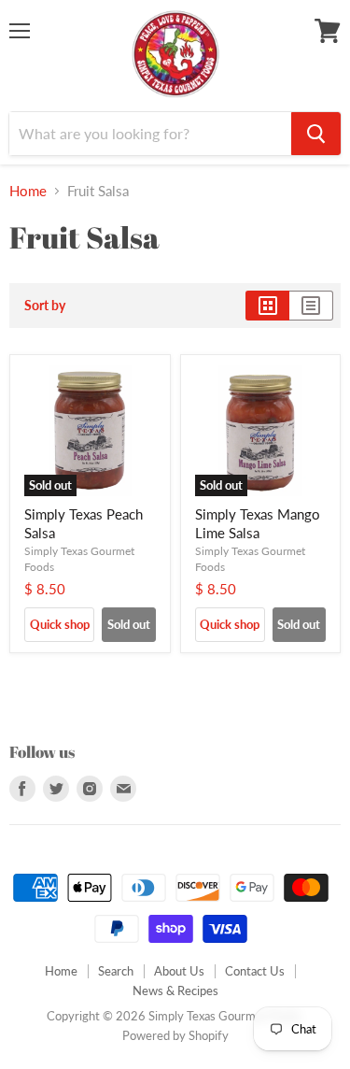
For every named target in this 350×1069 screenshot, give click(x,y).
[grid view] (267, 306)
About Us (179, 970)
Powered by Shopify (175, 1035)
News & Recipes (175, 990)
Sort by (44, 305)
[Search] (316, 133)
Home (28, 191)
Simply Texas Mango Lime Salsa (257, 523)
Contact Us (255, 970)
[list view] (311, 306)
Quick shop (60, 624)
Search (115, 970)
